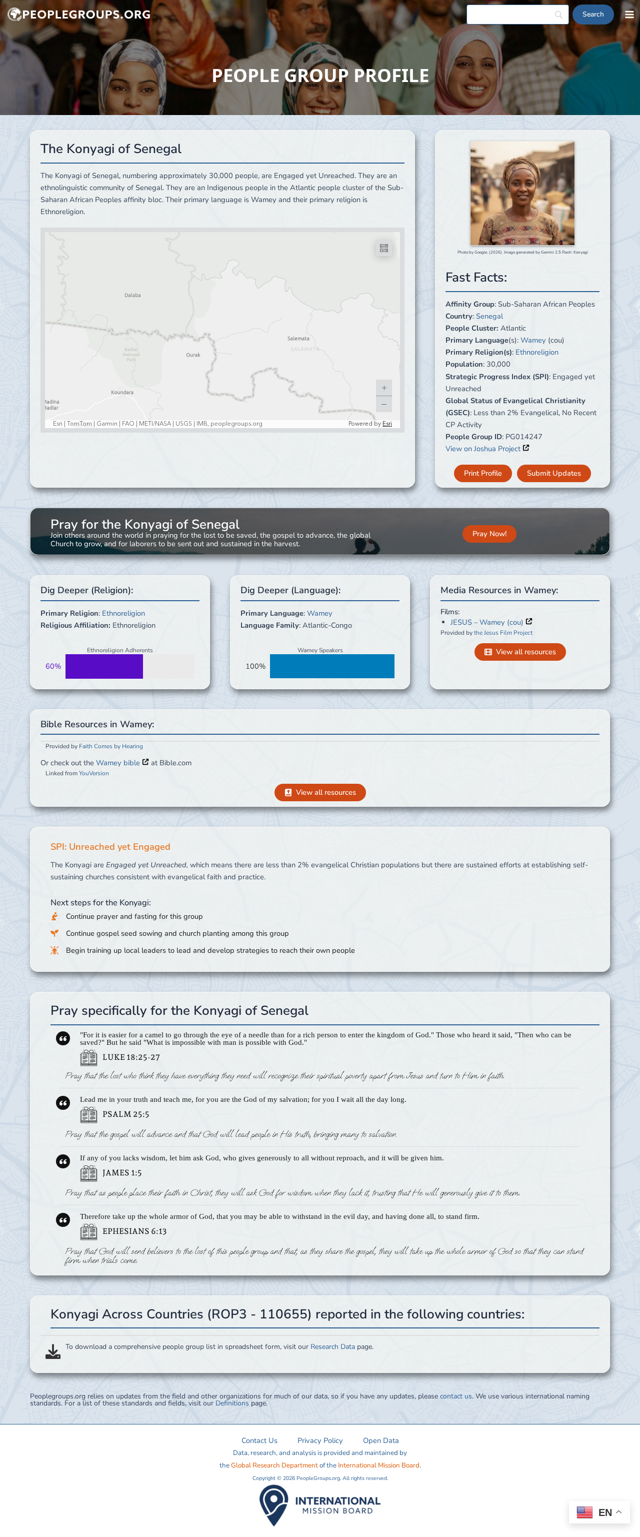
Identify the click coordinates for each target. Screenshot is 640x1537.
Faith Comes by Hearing (111, 746)
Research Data (332, 1346)
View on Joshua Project (484, 449)
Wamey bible (119, 763)
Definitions (232, 1403)
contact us (456, 1396)
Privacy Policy (320, 1440)
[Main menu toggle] (629, 14)
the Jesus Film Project (503, 633)
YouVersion (94, 773)
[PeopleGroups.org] (79, 15)
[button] (483, 473)
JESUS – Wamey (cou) (488, 622)
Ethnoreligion (537, 352)
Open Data (381, 1440)
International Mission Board (379, 1465)
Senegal (489, 316)
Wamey (533, 340)
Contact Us (260, 1440)
